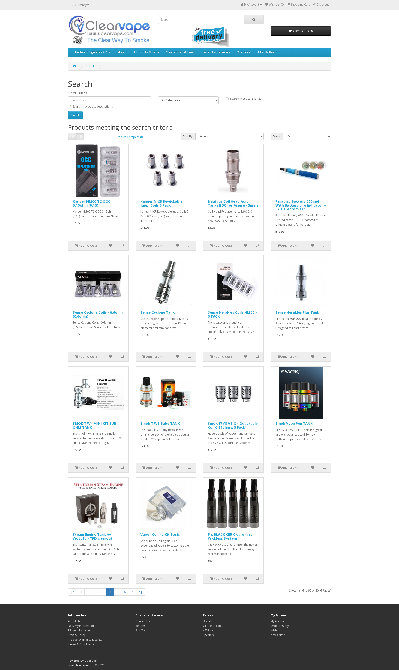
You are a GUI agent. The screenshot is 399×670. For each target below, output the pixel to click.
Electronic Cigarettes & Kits (92, 52)
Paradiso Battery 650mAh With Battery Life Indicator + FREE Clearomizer (300, 205)
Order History (280, 626)
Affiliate (208, 630)
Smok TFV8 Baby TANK (160, 423)
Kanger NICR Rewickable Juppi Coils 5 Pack (161, 203)
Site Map (141, 630)
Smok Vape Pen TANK (294, 423)
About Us (74, 621)
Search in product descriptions (93, 106)
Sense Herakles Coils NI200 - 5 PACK (232, 314)
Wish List (276, 630)
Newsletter (278, 635)
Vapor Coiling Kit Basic (160, 534)
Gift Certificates (213, 626)
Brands (207, 621)
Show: (277, 136)
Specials (208, 635)
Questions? (244, 52)
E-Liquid (122, 52)
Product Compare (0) (129, 137)
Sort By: (188, 136)
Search (90, 66)
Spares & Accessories (216, 52)
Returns (140, 626)
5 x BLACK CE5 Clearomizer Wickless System (231, 536)
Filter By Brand (267, 52)
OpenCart (90, 661)
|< (72, 592)
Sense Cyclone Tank (157, 312)
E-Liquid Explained (80, 630)
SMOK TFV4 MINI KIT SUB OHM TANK (94, 425)
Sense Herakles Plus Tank (297, 312)
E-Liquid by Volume (146, 52)
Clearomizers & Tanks (180, 52)
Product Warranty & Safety (85, 640)
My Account (278, 621)
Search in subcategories (245, 99)
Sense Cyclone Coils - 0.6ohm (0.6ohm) (98, 314)
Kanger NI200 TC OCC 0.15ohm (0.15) (91, 203)
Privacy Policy (76, 635)
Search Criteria (77, 93)
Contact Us (143, 621)
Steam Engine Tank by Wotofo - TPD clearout (92, 536)
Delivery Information (81, 626)
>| (140, 592)
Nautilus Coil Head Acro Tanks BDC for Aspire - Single (233, 203)
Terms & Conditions (81, 644)
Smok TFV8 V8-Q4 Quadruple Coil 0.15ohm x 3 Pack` (233, 425)
